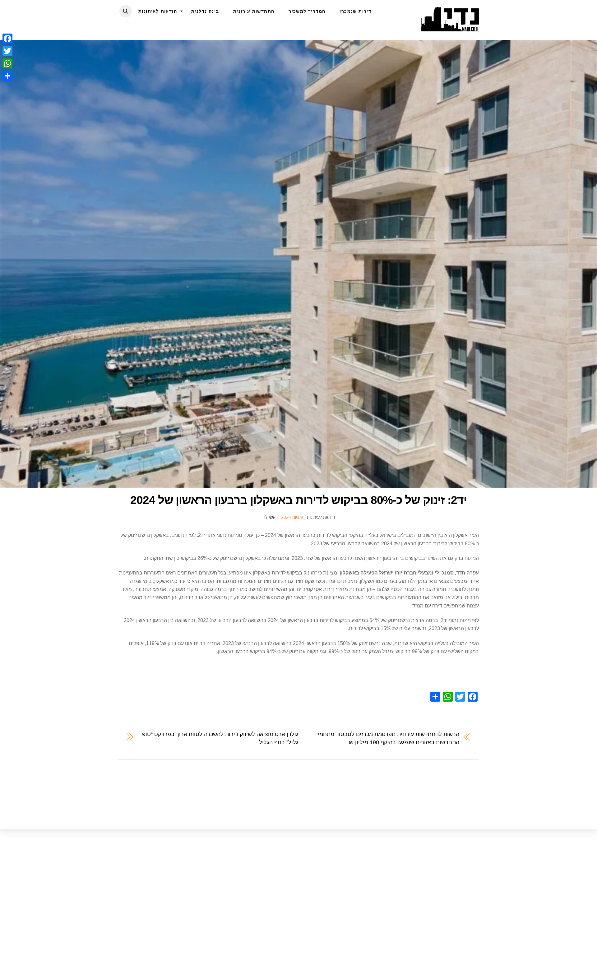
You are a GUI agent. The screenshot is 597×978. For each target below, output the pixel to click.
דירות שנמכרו (355, 11)
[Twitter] (7, 51)
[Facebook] (7, 38)
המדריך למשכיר (307, 11)
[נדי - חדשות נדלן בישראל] (450, 28)
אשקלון (269, 517)
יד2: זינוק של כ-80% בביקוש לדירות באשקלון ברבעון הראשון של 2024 (298, 500)
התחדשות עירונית (253, 11)
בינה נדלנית (205, 11)
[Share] (7, 76)
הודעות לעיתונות (157, 11)
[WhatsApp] (7, 63)
